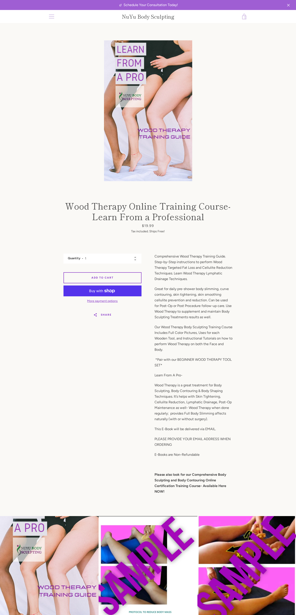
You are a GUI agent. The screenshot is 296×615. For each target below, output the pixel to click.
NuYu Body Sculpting (148, 16)
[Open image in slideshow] (148, 110)
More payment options (102, 301)
